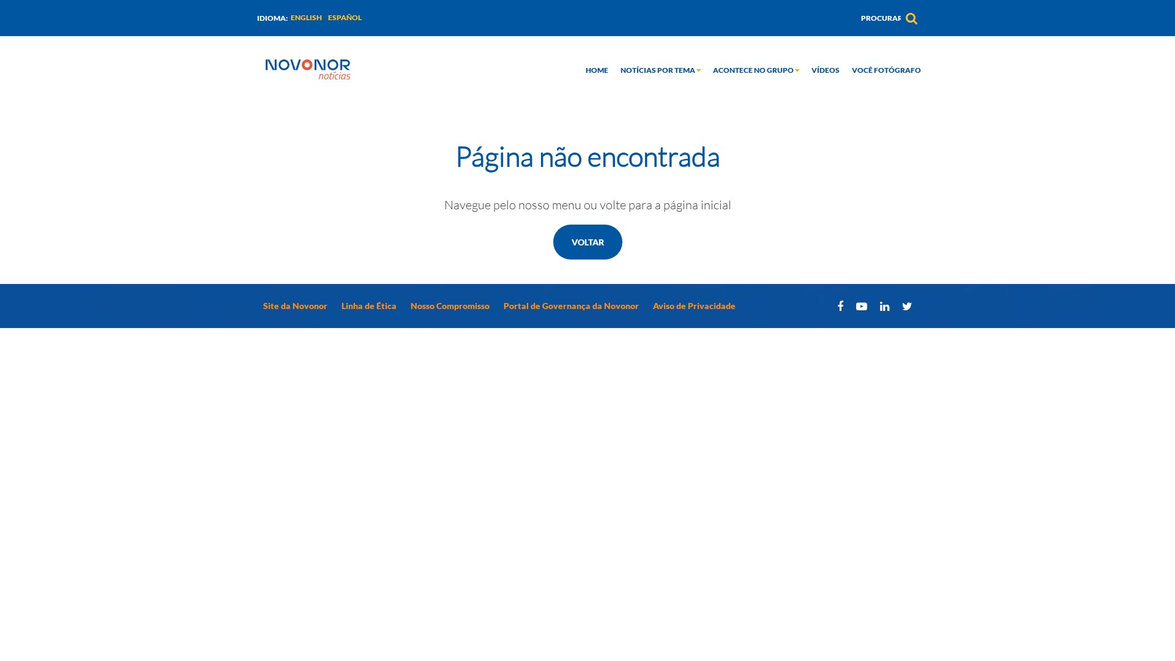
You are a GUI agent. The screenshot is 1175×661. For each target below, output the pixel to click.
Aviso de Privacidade (694, 306)
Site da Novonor (295, 306)
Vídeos (825, 70)
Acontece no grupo (754, 70)
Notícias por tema (658, 70)
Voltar (588, 242)
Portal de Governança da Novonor (571, 306)
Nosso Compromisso (450, 306)
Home (597, 70)
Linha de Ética (369, 306)
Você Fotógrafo (886, 70)
